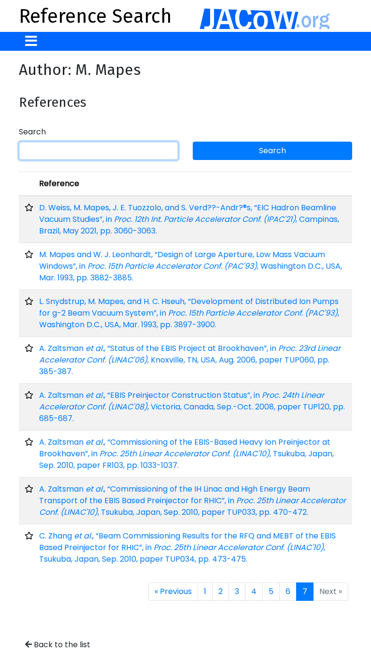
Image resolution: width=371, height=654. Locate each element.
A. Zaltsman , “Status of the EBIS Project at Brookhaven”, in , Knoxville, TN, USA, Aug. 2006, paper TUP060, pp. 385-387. (190, 360)
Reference (59, 183)
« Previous (173, 591)
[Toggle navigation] (31, 41)
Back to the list (61, 644)
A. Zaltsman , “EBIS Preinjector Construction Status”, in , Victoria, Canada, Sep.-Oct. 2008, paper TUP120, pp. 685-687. (192, 407)
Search (32, 131)
